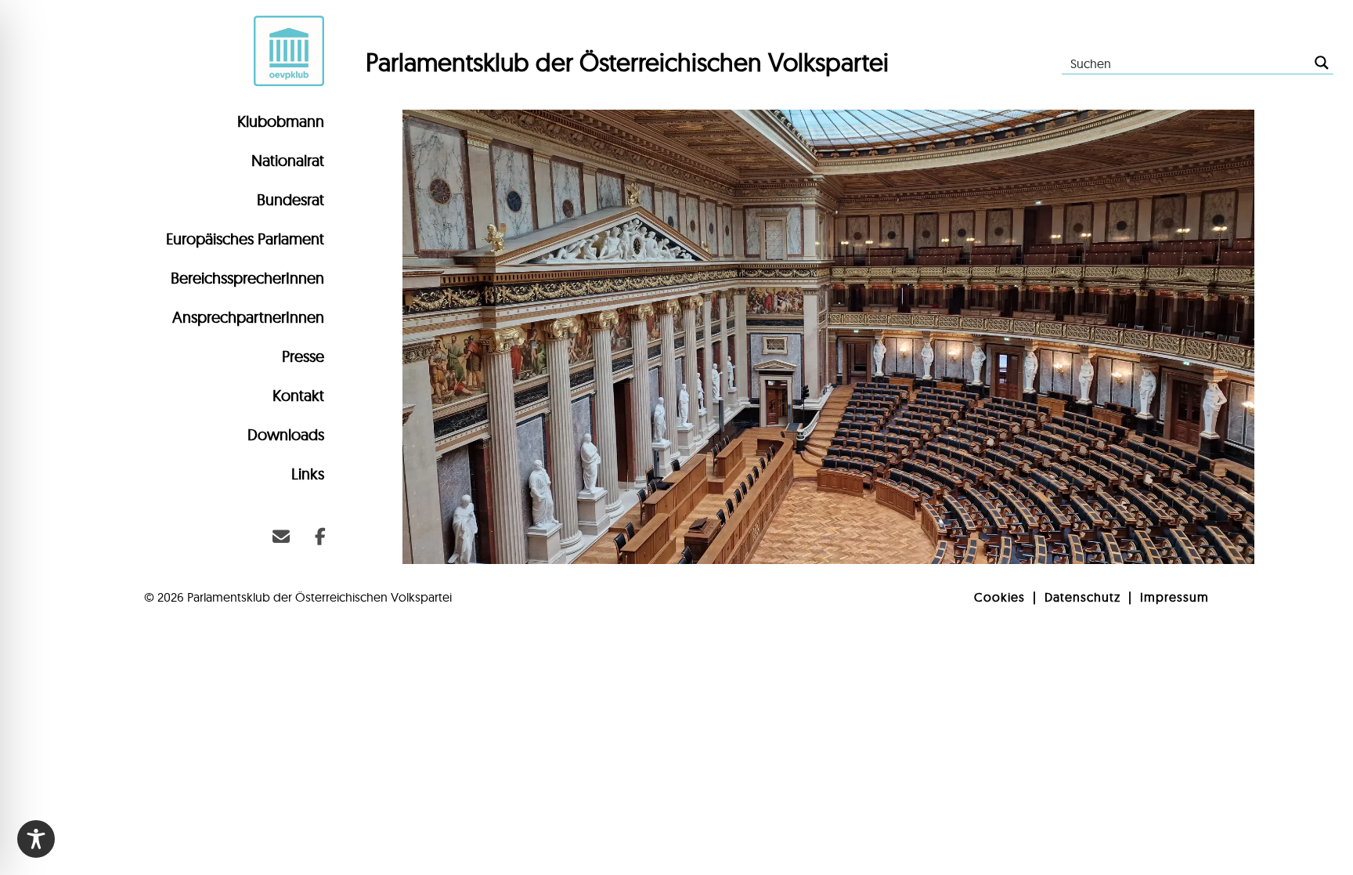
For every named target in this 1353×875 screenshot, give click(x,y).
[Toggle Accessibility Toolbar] (36, 839)
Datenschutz (1082, 597)
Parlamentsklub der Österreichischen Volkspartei (627, 62)
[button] (281, 536)
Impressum (1174, 597)
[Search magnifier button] (1321, 62)
